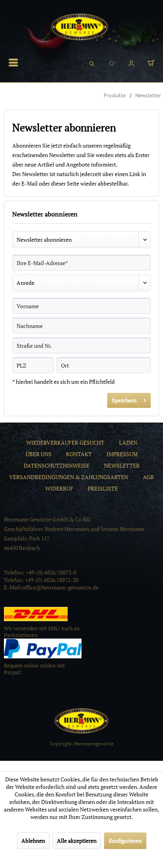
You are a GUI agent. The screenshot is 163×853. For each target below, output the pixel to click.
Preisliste (103, 488)
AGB (148, 477)
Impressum (122, 454)
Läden (128, 442)
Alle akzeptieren (77, 840)
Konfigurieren (125, 840)
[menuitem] (15, 62)
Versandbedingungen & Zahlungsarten (68, 477)
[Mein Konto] (131, 62)
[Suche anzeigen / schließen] (92, 62)
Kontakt (79, 454)
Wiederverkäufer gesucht (65, 442)
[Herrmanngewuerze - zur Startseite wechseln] (79, 27)
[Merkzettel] (111, 62)
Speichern (124, 400)
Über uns (38, 454)
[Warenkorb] (151, 62)
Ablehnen (33, 840)
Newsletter (122, 465)
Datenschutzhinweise (56, 465)
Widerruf (59, 488)
